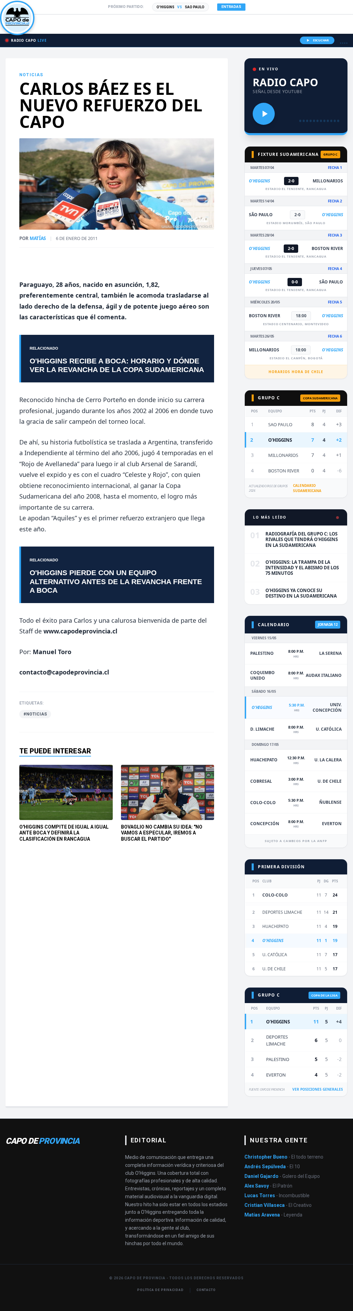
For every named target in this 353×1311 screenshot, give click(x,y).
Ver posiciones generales (317, 1089)
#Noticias (35, 714)
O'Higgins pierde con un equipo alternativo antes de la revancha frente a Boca (116, 581)
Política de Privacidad (160, 1290)
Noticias (31, 74)
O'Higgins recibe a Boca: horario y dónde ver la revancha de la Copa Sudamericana (117, 365)
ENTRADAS (231, 6)
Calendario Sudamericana (307, 488)
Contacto (206, 1290)
